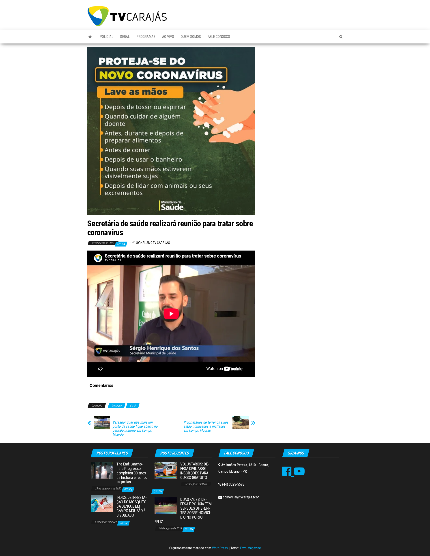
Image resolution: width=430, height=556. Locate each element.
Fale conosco (219, 37)
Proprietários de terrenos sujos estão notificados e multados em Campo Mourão (205, 426)
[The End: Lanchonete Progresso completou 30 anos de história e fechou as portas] (102, 470)
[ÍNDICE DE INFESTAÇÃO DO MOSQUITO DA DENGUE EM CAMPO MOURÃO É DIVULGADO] (102, 503)
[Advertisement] (302, 80)
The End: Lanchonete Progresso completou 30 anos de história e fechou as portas (131, 473)
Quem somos (191, 37)
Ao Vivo (168, 37)
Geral (125, 37)
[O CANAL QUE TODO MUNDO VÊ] (90, 36)
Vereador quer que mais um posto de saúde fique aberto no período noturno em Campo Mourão (134, 428)
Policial (106, 37)
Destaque (116, 405)
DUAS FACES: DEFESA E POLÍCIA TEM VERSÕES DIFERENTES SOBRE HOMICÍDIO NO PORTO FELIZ (183, 510)
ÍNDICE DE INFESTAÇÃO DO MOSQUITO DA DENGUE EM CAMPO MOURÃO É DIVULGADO (131, 506)
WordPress (220, 548)
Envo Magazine (250, 548)
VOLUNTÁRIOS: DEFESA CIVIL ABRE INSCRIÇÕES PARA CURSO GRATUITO (194, 471)
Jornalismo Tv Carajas (152, 242)
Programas (145, 37)
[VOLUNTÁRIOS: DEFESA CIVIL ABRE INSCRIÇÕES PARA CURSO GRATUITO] (166, 470)
